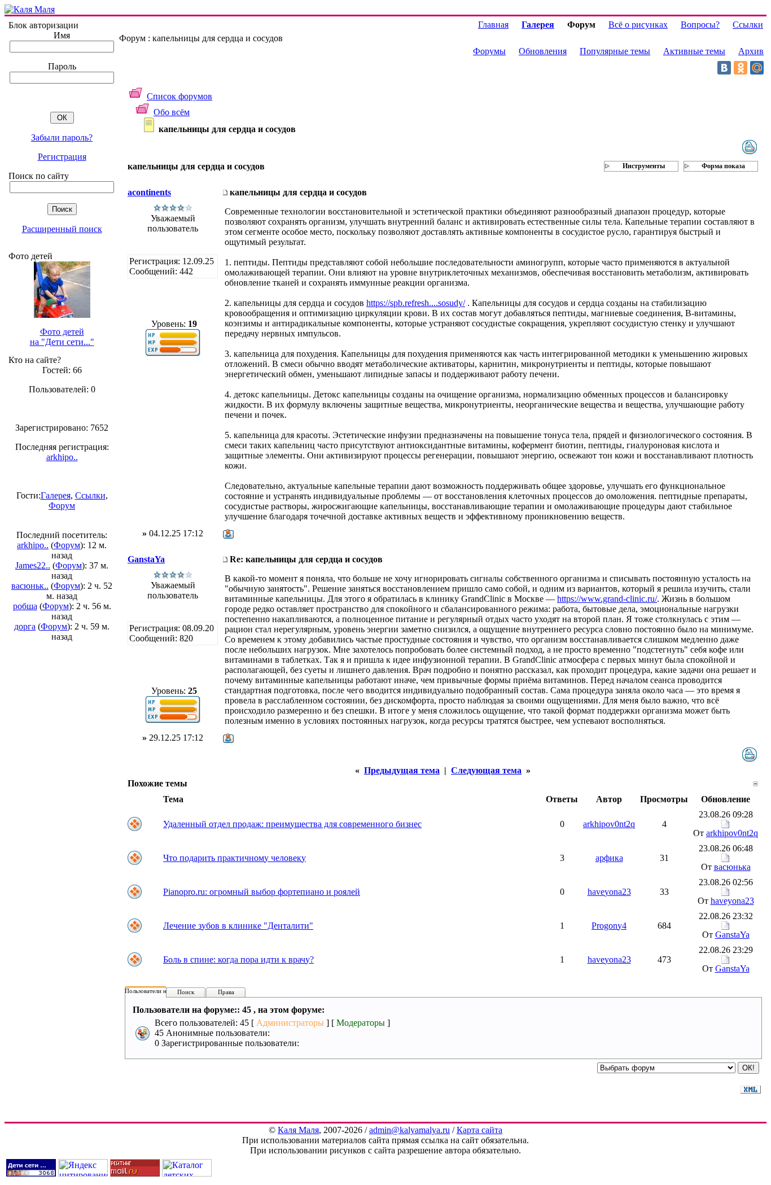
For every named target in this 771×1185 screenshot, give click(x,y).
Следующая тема (486, 770)
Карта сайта (479, 1130)
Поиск (185, 992)
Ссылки (90, 495)
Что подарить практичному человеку (234, 858)
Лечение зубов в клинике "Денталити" (238, 925)
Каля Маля (298, 1130)
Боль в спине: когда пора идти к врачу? (238, 959)
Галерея (56, 495)
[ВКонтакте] (724, 68)
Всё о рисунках (638, 24)
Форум (62, 505)
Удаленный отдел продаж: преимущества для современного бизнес (292, 824)
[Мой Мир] (757, 68)
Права (226, 992)
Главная (493, 24)
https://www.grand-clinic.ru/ (607, 599)
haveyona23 (609, 892)
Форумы (489, 51)
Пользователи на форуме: (159, 990)
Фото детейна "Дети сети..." (62, 337)
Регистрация (62, 156)
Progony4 (609, 925)
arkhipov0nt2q (609, 824)
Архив (751, 51)
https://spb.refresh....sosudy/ (415, 303)
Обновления (543, 51)
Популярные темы (615, 51)
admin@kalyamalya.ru (409, 1130)
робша (25, 606)
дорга (25, 626)
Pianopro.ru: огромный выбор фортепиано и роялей (261, 892)
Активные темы (694, 51)
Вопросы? (700, 24)
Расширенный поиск (62, 229)
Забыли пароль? (62, 137)
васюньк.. (30, 586)
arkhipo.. (62, 457)
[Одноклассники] (740, 68)
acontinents (149, 192)
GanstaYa (146, 559)
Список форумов (179, 96)
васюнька (732, 867)
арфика (609, 858)
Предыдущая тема (402, 770)
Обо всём (172, 112)
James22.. (32, 565)
